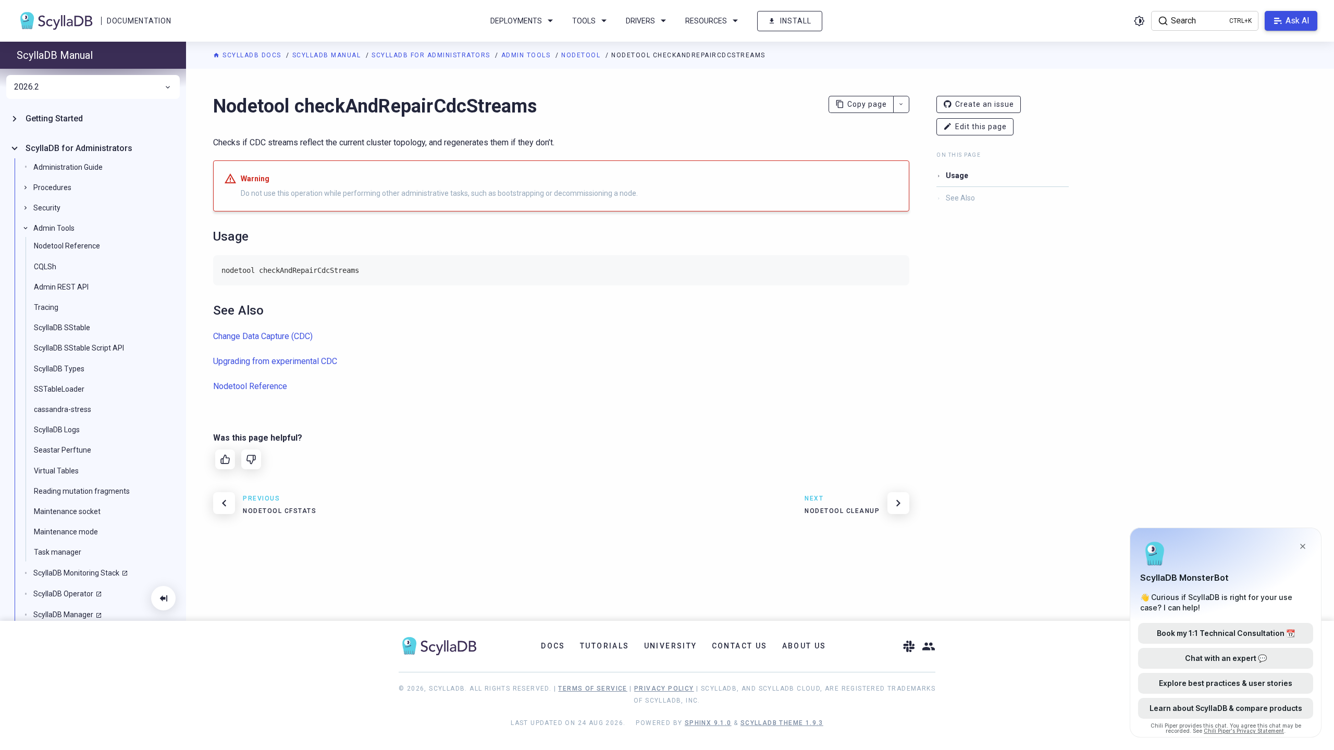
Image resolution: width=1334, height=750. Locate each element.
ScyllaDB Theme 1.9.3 (781, 723)
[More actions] (901, 104)
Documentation (139, 21)
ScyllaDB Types (59, 369)
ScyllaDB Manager (63, 614)
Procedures (52, 187)
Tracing (46, 307)
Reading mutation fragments (82, 491)
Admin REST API (61, 287)
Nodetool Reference (67, 246)
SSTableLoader (59, 389)
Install (795, 21)
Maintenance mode (66, 532)
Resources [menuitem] (706, 20)
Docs (553, 646)
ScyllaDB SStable (62, 327)
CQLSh (45, 266)
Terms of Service (592, 688)
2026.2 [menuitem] (26, 87)
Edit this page (981, 126)
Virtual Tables (56, 471)
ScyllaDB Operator (63, 594)
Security (46, 208)
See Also (960, 198)
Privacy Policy (664, 688)
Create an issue (984, 104)
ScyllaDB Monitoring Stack (76, 573)
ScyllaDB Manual (327, 55)
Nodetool (582, 55)
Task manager (57, 552)
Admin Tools (527, 55)
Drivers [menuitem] (640, 20)
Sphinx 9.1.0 (708, 723)
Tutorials (604, 646)
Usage (957, 175)
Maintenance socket (67, 511)
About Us (804, 646)
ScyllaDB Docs (251, 55)
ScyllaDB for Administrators (432, 55)
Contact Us (740, 646)
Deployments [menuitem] (516, 20)
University (670, 646)
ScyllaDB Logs (57, 430)
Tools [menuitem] (584, 20)
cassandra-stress (62, 409)
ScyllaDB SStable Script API (79, 348)
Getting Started (54, 118)
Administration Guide (68, 167)
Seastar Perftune (62, 450)
